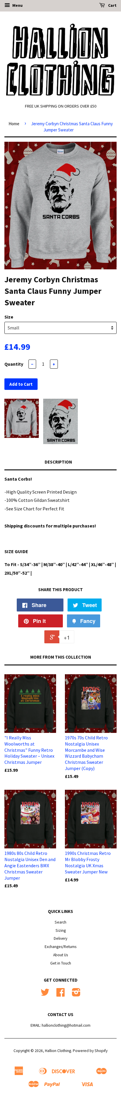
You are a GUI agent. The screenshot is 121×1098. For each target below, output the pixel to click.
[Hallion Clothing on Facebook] (60, 994)
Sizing (61, 930)
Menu (17, 5)
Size (8, 317)
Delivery (60, 938)
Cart (112, 5)
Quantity (13, 364)
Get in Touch (60, 963)
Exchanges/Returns (60, 946)
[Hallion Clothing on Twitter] (45, 994)
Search (60, 922)
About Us (60, 954)
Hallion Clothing (58, 1050)
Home (14, 123)
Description (58, 462)
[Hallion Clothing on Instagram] (76, 994)
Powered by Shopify (90, 1050)
